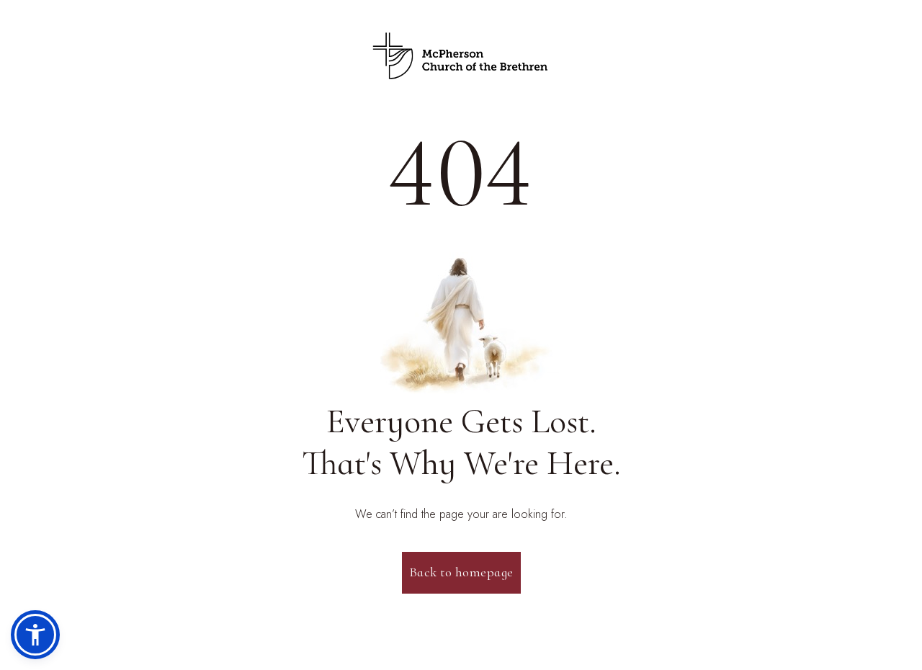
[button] (35, 635)
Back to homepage (461, 572)
